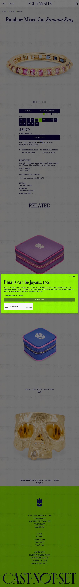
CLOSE (72, 276)
